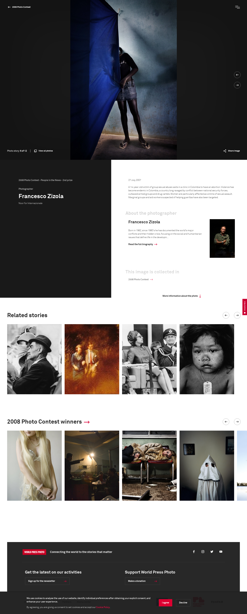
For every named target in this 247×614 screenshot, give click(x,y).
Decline (183, 603)
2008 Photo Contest (21, 7)
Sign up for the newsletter (41, 581)
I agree (165, 603)
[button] (226, 315)
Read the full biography (140, 244)
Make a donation (137, 581)
